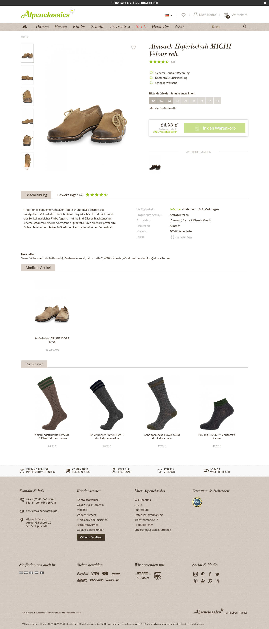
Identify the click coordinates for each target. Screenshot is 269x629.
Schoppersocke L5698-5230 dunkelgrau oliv (162, 436)
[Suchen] (246, 27)
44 (185, 100)
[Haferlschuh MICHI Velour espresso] (158, 164)
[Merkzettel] (183, 15)
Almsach (175, 225)
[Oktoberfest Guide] (202, 581)
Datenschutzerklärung (148, 514)
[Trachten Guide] (210, 581)
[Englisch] (21, 573)
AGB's (138, 504)
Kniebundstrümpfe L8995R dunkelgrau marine (107, 436)
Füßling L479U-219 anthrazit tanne (216, 436)
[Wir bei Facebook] (210, 574)
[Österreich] (36, 573)
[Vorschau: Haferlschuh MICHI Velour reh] (27, 53)
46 (201, 100)
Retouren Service (87, 524)
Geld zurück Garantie (90, 504)
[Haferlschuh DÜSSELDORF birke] (52, 306)
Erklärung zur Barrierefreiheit (152, 529)
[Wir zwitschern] (217, 574)
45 (193, 100)
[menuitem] (229, 26)
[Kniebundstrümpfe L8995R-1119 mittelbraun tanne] (52, 403)
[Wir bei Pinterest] (202, 574)
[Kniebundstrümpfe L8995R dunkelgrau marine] (107, 403)
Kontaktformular (87, 499)
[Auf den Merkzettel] (135, 48)
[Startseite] (26, 26)
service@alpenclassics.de (41, 510)
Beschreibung (36, 195)
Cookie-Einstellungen (90, 529)
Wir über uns (142, 499)
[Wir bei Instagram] (195, 574)
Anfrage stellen (179, 214)
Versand (82, 509)
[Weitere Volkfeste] (217, 581)
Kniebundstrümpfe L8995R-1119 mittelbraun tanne (52, 436)
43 (177, 100)
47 (209, 100)
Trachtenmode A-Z (146, 519)
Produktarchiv (143, 524)
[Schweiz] (42, 573)
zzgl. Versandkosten (165, 131)
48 (217, 100)
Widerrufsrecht (86, 514)
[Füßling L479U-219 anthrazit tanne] (216, 403)
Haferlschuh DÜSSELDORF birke (52, 339)
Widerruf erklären (91, 537)
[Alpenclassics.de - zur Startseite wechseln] (54, 13)
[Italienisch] (31, 573)
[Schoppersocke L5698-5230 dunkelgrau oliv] (162, 403)
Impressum (141, 509)
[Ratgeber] (195, 581)
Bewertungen (70, 195)
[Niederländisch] (26, 573)
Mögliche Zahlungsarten (92, 519)
